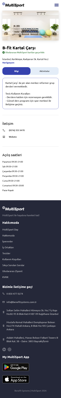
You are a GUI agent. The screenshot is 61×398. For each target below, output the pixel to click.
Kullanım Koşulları (11, 259)
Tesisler (6, 253)
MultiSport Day (10, 229)
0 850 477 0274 (15, 293)
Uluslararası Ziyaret (12, 270)
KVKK (5, 276)
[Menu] (56, 5)
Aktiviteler (45, 71)
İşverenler (7, 241)
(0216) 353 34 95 (17, 130)
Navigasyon (8, 62)
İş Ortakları (8, 247)
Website (13, 136)
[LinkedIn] (4, 349)
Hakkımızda (8, 235)
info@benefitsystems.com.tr (22, 301)
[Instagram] (9, 349)
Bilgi (16, 71)
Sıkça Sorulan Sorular (13, 265)
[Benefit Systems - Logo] (13, 4)
